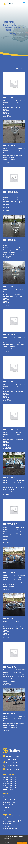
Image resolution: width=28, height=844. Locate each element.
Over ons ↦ (6, 797)
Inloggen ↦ (6, 807)
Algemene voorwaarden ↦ (10, 810)
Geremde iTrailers (13, 67)
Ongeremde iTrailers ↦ (9, 802)
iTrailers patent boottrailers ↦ (12, 805)
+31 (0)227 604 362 (8, 826)
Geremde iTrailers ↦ (9, 799)
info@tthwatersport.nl (10, 828)
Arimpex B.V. (8, 838)
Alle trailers (6, 67)
